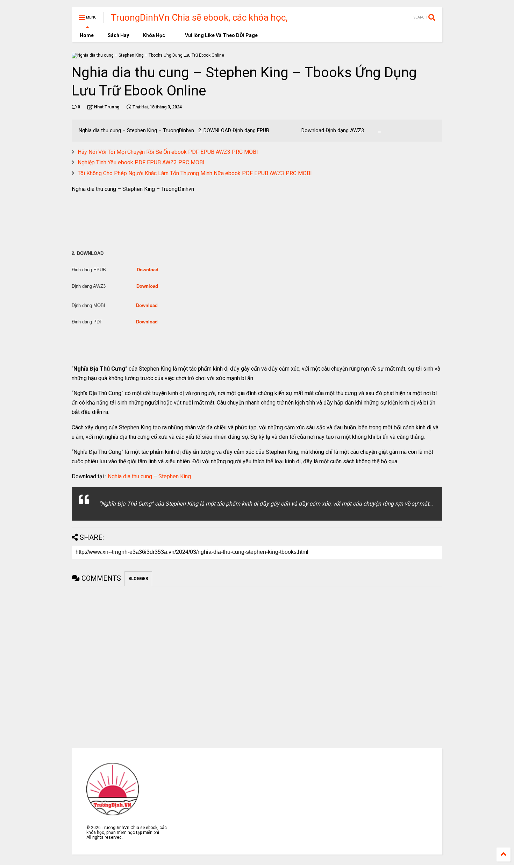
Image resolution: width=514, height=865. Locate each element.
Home (86, 35)
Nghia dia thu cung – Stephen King (149, 476)
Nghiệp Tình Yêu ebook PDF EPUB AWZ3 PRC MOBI (141, 162)
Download (147, 269)
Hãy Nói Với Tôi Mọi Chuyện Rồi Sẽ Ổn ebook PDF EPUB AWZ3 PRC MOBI (168, 152)
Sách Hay (118, 35)
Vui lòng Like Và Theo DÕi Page (221, 35)
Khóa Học (154, 35)
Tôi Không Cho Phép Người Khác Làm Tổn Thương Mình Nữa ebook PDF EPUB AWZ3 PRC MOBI (195, 173)
